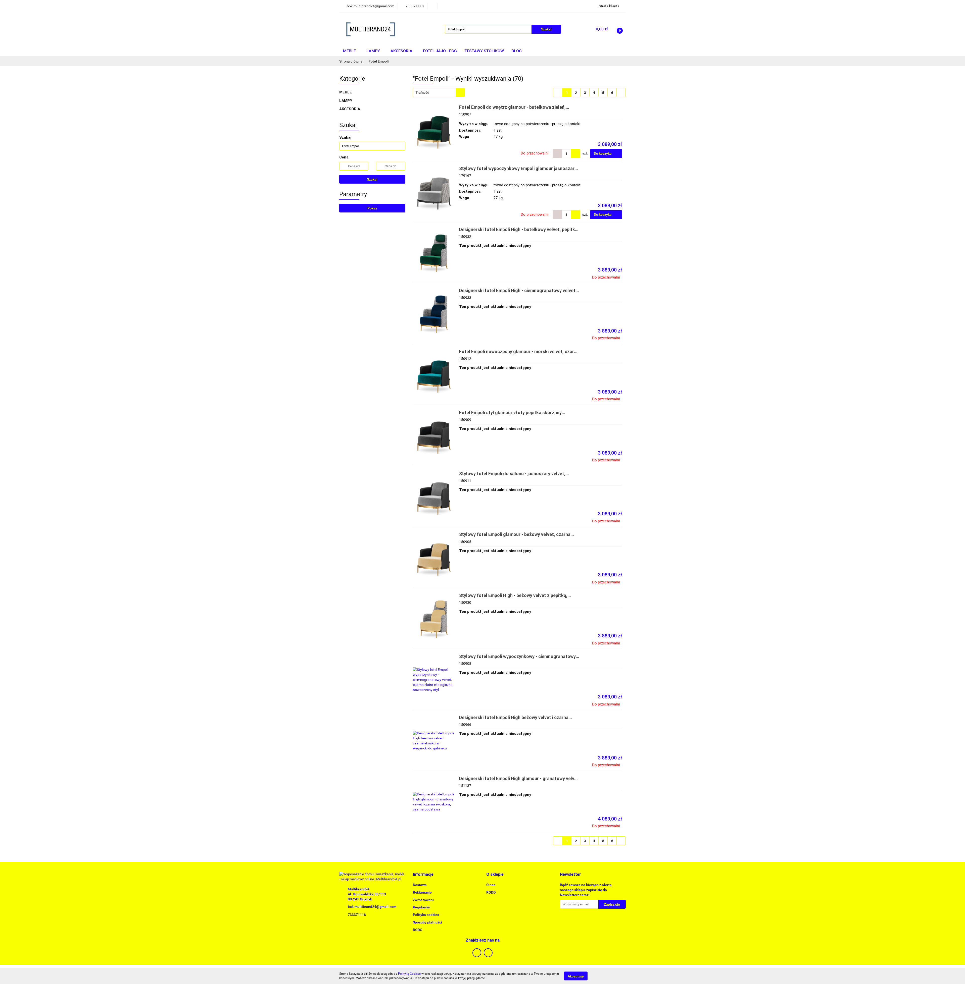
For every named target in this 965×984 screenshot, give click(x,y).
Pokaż (372, 208)
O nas (490, 885)
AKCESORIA (402, 50)
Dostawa (420, 885)
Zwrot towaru (423, 900)
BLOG (516, 50)
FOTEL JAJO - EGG (440, 50)
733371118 (357, 915)
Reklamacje (422, 892)
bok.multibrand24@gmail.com (372, 907)
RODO (417, 930)
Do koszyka (603, 153)
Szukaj (372, 179)
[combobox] (439, 92)
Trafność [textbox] (422, 92)
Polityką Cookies (409, 973)
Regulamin (421, 907)
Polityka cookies (426, 915)
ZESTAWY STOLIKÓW (484, 50)
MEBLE (350, 50)
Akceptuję (576, 976)
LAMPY (373, 50)
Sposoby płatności (427, 922)
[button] (423, 874)
